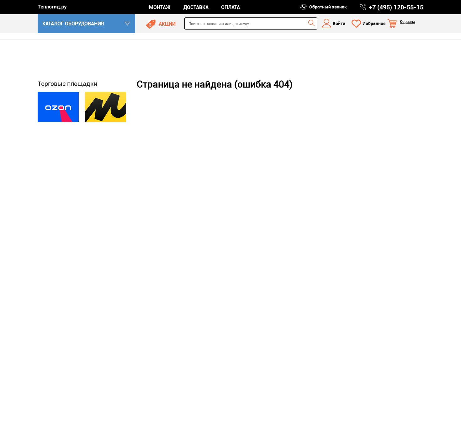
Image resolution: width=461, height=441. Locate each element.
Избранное (374, 23)
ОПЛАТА (230, 7)
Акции (167, 23)
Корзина (407, 21)
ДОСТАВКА (196, 7)
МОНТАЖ (160, 7)
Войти (339, 23)
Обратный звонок (328, 7)
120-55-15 (396, 7)
